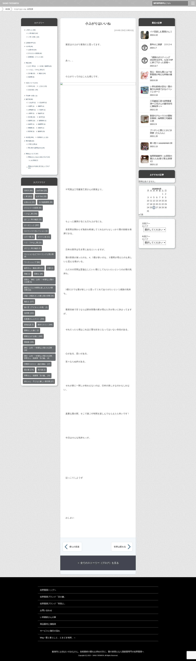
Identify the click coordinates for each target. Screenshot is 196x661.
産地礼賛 (29, 325)
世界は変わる (120, 547)
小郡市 (31, 113)
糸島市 (41, 128)
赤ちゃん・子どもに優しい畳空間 (39, 381)
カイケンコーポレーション (35, 231)
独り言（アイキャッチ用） (35, 307)
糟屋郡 (31, 128)
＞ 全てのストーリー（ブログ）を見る (98, 563)
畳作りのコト (45, 325)
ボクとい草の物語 (32, 248)
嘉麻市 (41, 106)
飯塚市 (41, 131)
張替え (38, 274)
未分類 (7, 9)
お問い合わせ (46, 610)
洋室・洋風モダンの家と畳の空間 (39, 296)
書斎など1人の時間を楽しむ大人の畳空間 (38, 289)
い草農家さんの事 (48, 617)
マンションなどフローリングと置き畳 (39, 255)
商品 (28, 63)
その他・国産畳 (45, 66)
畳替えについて (32, 153)
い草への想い (33, 37)
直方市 (42, 117)
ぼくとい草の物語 (32, 220)
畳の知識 (30, 141)
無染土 (42, 73)
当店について (32, 83)
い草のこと (30, 30)
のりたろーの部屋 (35, 53)
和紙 (27, 274)
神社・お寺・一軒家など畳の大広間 (38, 349)
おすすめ (41, 196)
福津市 (31, 124)
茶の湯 (41, 370)
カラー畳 (32, 66)
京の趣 (31, 73)
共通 (50, 268)
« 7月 (141, 214)
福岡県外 (42, 120)
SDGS (31, 86)
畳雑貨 (29, 342)
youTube (42, 191)
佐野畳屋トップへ (48, 590)
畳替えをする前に (33, 336)
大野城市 (32, 110)
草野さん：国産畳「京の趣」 (37, 376)
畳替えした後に (31, 330)
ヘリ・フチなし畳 (32, 243)
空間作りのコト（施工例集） (37, 364)
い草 (28, 196)
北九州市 (43, 102)
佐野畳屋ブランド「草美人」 (53, 603)
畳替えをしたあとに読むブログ (39, 157)
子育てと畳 (32, 144)
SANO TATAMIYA (11, 3)
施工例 (29, 99)
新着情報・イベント (35, 57)
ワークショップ (32, 262)
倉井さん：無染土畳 (33, 268)
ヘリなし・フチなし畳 (36, 69)
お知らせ (29, 202)
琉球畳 (31, 77)
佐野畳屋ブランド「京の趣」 (53, 597)
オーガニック (31, 225)
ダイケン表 (44, 237)
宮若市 (42, 110)
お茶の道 (32, 49)
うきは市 (32, 102)
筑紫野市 (41, 124)
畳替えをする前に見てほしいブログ (39, 167)
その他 (29, 46)
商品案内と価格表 (48, 624)
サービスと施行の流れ (50, 631)
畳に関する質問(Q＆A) (36, 148)
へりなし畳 (30, 214)
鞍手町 (31, 131)
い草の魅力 (33, 33)
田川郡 (31, 117)
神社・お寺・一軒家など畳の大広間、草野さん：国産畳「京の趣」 (39, 357)
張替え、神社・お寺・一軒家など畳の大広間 (39, 281)
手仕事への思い (31, 95)
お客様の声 (30, 43)
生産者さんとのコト (34, 319)
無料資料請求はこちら (162, 3)
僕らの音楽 (74, 547)
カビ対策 (34, 160)
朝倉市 (41, 113)
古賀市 (31, 106)
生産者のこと (42, 137)
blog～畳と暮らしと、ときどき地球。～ (58, 637)
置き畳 (29, 370)
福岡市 (31, 120)
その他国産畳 (45, 202)
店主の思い (33, 90)
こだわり (43, 86)
